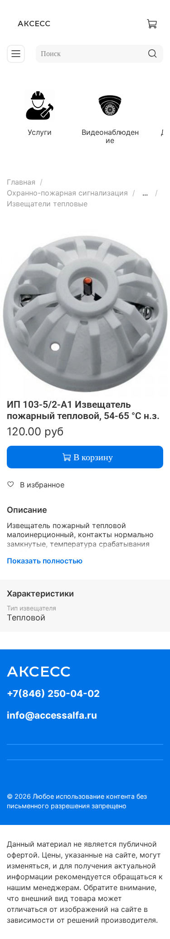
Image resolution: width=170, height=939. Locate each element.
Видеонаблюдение (110, 136)
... (145, 193)
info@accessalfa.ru (52, 715)
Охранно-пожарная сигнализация (67, 192)
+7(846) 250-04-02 (53, 693)
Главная (21, 181)
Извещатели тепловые (47, 203)
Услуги (40, 132)
